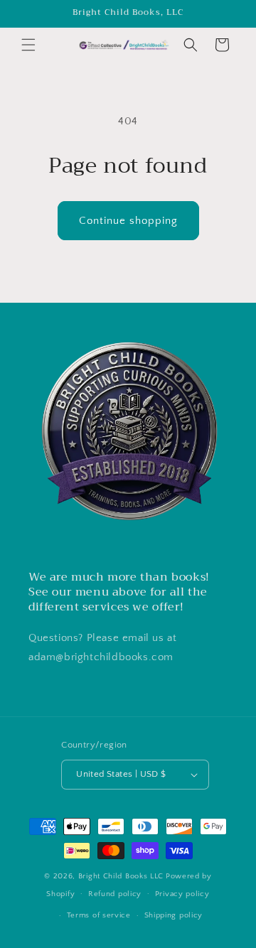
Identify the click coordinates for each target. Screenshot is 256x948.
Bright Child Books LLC (121, 876)
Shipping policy (173, 915)
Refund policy (115, 894)
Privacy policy (182, 894)
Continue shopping (128, 221)
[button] (28, 44)
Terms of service (99, 915)
